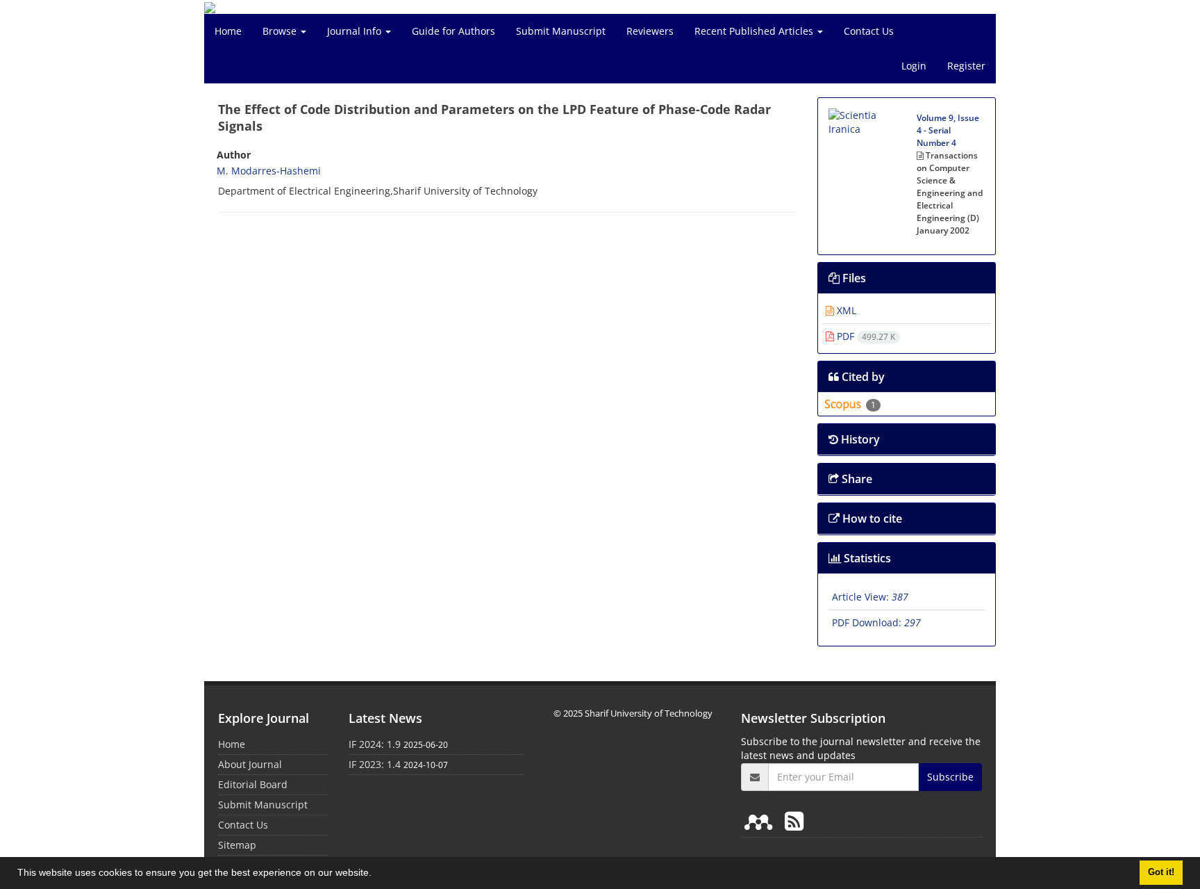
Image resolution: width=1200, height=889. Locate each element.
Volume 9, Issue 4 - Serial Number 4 (948, 130)
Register (966, 65)
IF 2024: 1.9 (375, 744)
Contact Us (869, 31)
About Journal (250, 764)
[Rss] (794, 820)
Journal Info (355, 31)
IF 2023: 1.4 (375, 764)
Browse (280, 31)
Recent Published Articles (755, 31)
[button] (376, 874)
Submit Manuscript (561, 31)
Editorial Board (253, 784)
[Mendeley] (761, 820)
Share (855, 479)
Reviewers (650, 31)
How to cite (871, 518)
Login (913, 65)
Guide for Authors (453, 31)
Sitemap (237, 844)
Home (228, 31)
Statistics (866, 558)
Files (853, 278)
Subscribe (950, 776)
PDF (864, 336)
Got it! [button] (1161, 872)
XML (845, 310)
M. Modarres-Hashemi (269, 170)
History (859, 439)
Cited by (862, 376)
